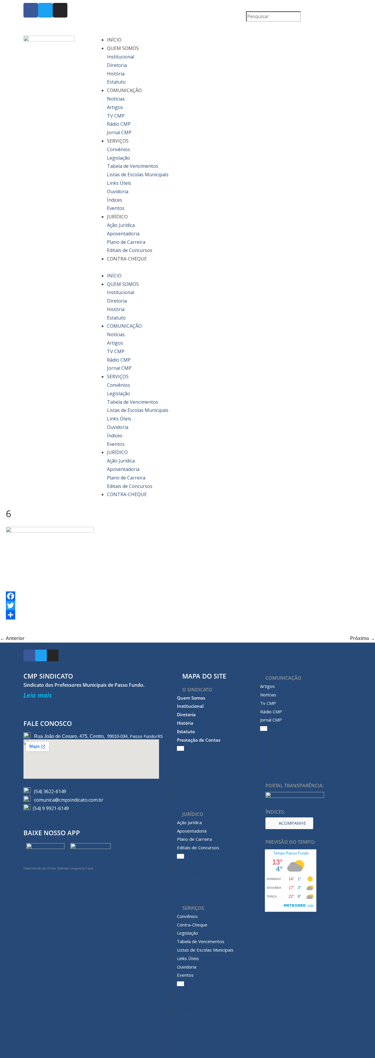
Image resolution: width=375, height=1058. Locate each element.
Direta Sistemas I (59, 868)
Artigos (115, 107)
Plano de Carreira (126, 242)
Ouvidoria (117, 191)
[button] (299, 7)
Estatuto (116, 82)
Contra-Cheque (192, 925)
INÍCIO (114, 40)
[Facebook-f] (30, 10)
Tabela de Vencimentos (132, 166)
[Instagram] (60, 10)
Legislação (118, 158)
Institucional (120, 56)
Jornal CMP (119, 132)
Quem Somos (191, 698)
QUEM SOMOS (123, 48)
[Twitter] (45, 10)
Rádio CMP (119, 124)
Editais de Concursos (129, 250)
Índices (114, 200)
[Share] (187, 614)
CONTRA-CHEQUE (127, 259)
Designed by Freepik (82, 868)
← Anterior (12, 638)
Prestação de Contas (198, 740)
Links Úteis (119, 183)
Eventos (116, 208)
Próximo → (362, 638)
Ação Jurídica (121, 225)
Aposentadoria (123, 233)
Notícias (116, 99)
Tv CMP (268, 703)
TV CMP (116, 116)
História (116, 73)
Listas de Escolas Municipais (137, 174)
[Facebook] (187, 596)
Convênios (118, 149)
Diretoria (117, 65)
